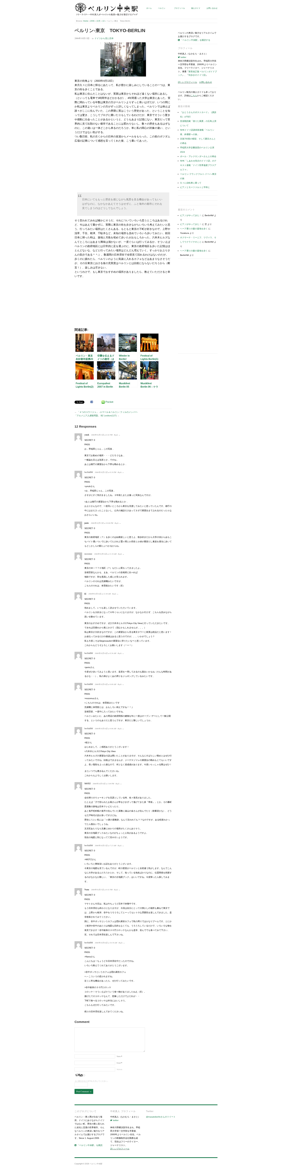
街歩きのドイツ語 (197, 75)
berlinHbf (88, 472)
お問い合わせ (212, 8)
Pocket (109, 401)
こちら (194, 95)
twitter (183, 57)
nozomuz (88, 553)
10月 (98, 21)
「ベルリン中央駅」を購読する (195, 40)
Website (119, 1069)
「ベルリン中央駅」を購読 (89, 1145)
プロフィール (179, 8)
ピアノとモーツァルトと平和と (195, 187)
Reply (116, 435)
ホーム (149, 8)
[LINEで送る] (103, 402)
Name (119, 1056)
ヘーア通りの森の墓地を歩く (194, 228)
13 (103, 21)
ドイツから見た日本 (104, 38)
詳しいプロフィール (187, 82)
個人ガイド (195, 8)
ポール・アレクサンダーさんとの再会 (198, 156)
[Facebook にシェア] (91, 402)
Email (119, 1063)
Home (85, 21)
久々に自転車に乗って (190, 183)
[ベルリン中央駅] (107, 9)
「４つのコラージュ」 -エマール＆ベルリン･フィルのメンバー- (107, 412)
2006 (92, 21)
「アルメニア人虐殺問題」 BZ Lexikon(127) (96, 415)
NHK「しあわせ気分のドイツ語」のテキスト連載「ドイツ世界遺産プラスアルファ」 (198, 165)
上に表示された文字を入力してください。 (92, 1081)
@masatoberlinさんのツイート (161, 1117)
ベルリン (161, 8)
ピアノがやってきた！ (190, 215)
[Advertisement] (123, 168)
